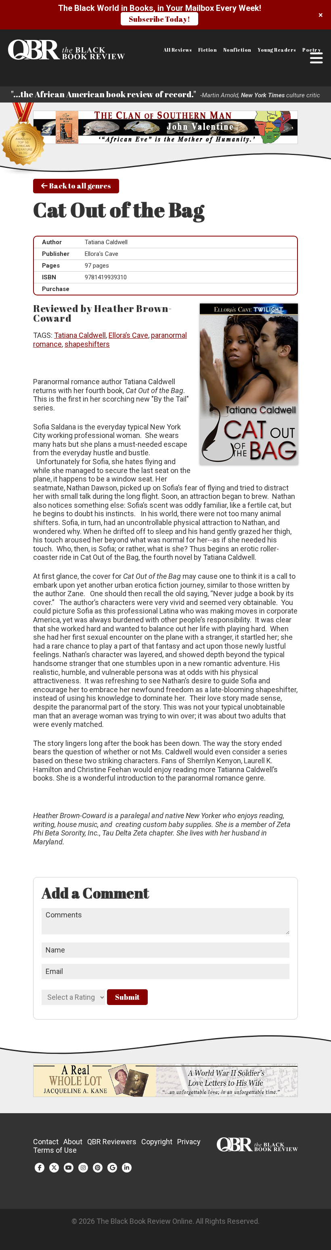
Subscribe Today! (159, 19)
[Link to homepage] (43, 50)
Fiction (207, 50)
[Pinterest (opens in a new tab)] (98, 1168)
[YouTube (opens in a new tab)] (68, 1168)
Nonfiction (237, 50)
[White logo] (257, 1149)
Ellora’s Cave (128, 335)
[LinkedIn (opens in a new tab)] (127, 1168)
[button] (316, 58)
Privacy (189, 1141)
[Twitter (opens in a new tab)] (54, 1168)
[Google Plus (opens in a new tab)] (112, 1168)
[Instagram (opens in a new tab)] (83, 1168)
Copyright (156, 1141)
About (72, 1141)
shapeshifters (87, 344)
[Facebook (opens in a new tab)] (39, 1168)
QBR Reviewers (111, 1141)
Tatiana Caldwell (80, 335)
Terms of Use (55, 1150)
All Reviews (177, 50)
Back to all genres (79, 186)
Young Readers (277, 50)
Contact (46, 1141)
